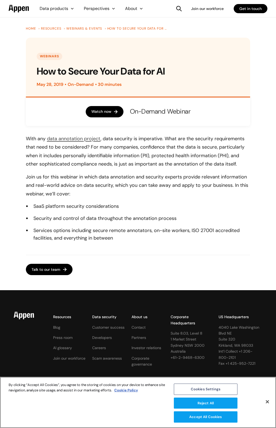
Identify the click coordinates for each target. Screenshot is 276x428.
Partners (139, 337)
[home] (19, 8)
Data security (104, 316)
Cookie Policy (126, 390)
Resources (62, 316)
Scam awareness (107, 358)
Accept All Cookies (205, 417)
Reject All (206, 403)
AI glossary (62, 347)
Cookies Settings (205, 389)
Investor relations (146, 347)
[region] (138, 402)
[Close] (267, 402)
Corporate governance (142, 361)
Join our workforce (207, 8)
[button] (56, 8)
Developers (102, 337)
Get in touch (250, 8)
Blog (56, 327)
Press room (63, 337)
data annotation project (74, 138)
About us (139, 316)
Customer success (108, 327)
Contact (139, 327)
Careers (99, 347)
